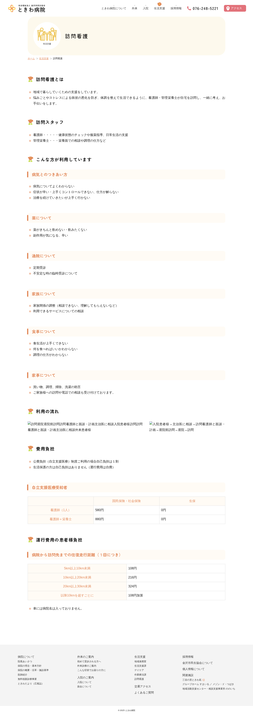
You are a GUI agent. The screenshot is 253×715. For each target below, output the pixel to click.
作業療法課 (140, 674)
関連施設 (188, 675)
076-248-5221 (205, 8)
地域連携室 (140, 661)
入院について (84, 682)
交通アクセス (142, 686)
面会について (84, 686)
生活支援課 (140, 665)
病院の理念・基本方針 (30, 665)
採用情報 (176, 8)
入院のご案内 (85, 677)
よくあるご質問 (144, 692)
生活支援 (159, 8)
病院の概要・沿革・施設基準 (33, 670)
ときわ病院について (113, 8)
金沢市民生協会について (197, 662)
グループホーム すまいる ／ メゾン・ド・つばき (208, 684)
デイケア (139, 670)
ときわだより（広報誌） (31, 683)
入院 (145, 8)
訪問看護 (139, 679)
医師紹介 (22, 674)
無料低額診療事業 (27, 679)
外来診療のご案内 (86, 665)
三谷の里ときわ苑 (191, 679)
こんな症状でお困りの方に (91, 670)
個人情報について (193, 669)
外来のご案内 (85, 656)
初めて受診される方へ (89, 661)
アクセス (236, 8)
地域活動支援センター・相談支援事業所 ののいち (208, 688)
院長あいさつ (25, 661)
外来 (134, 8)
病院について (26, 656)
